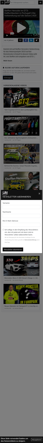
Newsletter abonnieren (13, 249)
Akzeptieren (36, 440)
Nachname (7, 212)
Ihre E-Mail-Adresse (10, 221)
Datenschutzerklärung (30, 240)
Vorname (6, 203)
